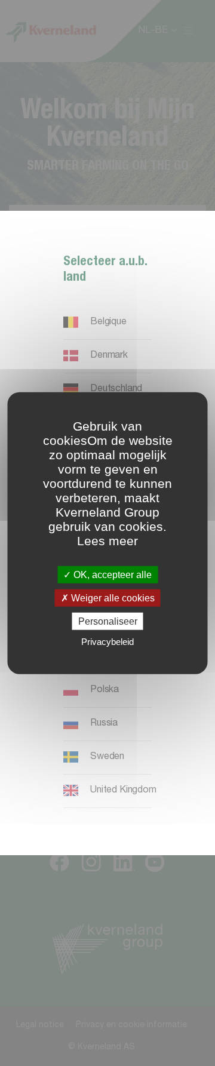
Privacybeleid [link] (107, 642)
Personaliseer (107, 621)
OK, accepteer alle (111, 574)
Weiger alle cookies (112, 597)
